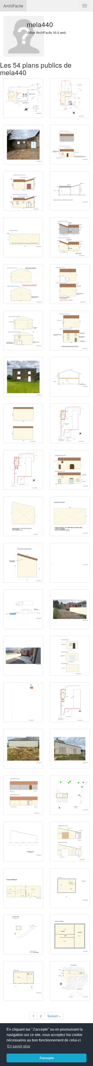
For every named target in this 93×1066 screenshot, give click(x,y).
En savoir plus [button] (18, 1046)
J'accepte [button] (46, 1058)
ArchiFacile (13, 6)
